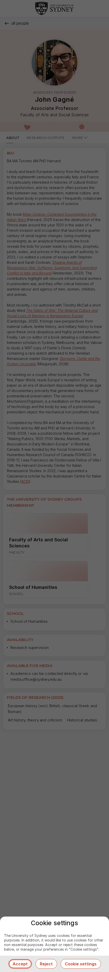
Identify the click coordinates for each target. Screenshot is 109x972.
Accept (20, 963)
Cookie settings (81, 963)
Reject (46, 963)
